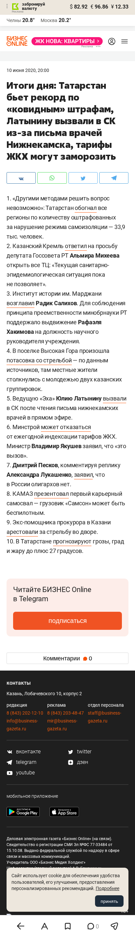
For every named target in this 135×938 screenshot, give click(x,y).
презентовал (51, 493)
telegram (25, 762)
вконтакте (28, 751)
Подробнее (107, 888)
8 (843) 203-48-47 (65, 713)
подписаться (67, 620)
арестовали (22, 531)
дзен (82, 762)
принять (109, 901)
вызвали (114, 398)
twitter (83, 751)
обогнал (86, 207)
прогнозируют (72, 541)
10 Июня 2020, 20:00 (28, 70)
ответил (76, 245)
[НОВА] (65, 41)
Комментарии (67, 658)
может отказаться (66, 426)
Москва (49, 20)
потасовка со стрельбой (39, 360)
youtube (25, 772)
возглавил (20, 303)
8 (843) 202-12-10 (25, 713)
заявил (83, 474)
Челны (14, 20)
